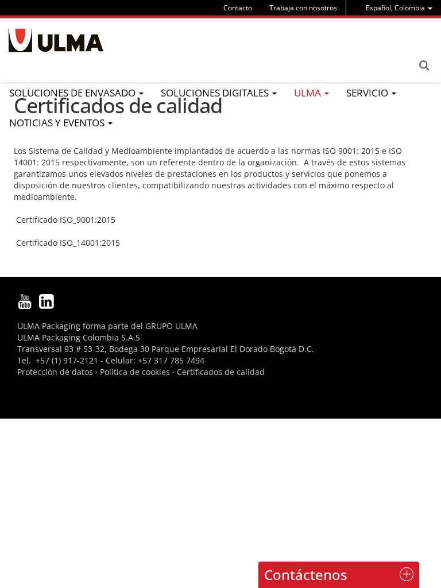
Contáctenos (305, 574)
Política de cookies (135, 371)
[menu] (399, 8)
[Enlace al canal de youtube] (24, 300)
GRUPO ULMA (171, 325)
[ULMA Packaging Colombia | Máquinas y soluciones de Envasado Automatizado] (56, 40)
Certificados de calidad (221, 371)
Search (423, 65)
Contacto (237, 8)
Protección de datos (55, 371)
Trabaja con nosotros (303, 8)
